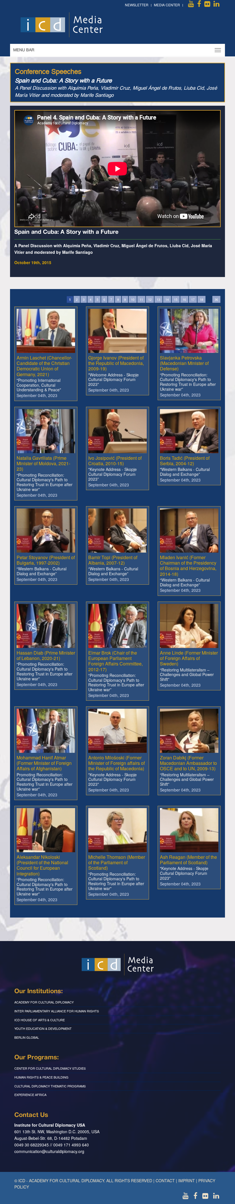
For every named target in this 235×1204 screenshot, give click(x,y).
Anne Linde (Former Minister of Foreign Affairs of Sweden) (189, 658)
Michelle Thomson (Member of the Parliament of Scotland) (116, 862)
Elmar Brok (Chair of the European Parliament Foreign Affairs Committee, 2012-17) (115, 661)
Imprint (186, 1180)
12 (150, 299)
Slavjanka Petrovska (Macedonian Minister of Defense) (184, 363)
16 (184, 299)
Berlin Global (26, 1037)
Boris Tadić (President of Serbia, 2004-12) (184, 461)
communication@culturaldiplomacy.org (49, 1151)
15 (175, 299)
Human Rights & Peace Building (41, 1077)
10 (132, 299)
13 (158, 299)
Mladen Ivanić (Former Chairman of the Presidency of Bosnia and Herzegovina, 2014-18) (188, 565)
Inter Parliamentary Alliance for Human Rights (56, 1011)
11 (141, 299)
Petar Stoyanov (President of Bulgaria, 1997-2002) (46, 560)
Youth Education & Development (43, 1028)
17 (193, 299)
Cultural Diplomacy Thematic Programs (50, 1086)
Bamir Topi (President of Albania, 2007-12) (112, 560)
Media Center (167, 4)
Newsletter (136, 4)
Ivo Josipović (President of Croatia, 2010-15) (115, 461)
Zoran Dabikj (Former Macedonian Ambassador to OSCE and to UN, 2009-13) (188, 763)
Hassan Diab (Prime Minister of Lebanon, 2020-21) (46, 655)
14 (167, 299)
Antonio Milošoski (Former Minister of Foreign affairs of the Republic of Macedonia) (116, 763)
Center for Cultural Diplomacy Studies (50, 1068)
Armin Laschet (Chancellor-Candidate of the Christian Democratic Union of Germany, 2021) (44, 366)
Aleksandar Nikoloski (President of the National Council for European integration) (42, 865)
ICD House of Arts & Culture (39, 1020)
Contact (165, 1180)
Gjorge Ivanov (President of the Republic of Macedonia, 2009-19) (116, 363)
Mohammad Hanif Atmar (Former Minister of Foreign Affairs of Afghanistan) (44, 763)
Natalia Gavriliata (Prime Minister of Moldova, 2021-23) (43, 463)
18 (201, 299)
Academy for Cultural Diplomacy (44, 1002)
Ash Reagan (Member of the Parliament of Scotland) (188, 860)
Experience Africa (30, 1094)
